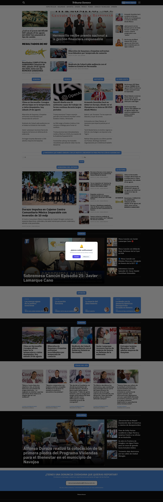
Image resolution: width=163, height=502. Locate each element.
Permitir (76, 256)
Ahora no (86, 256)
